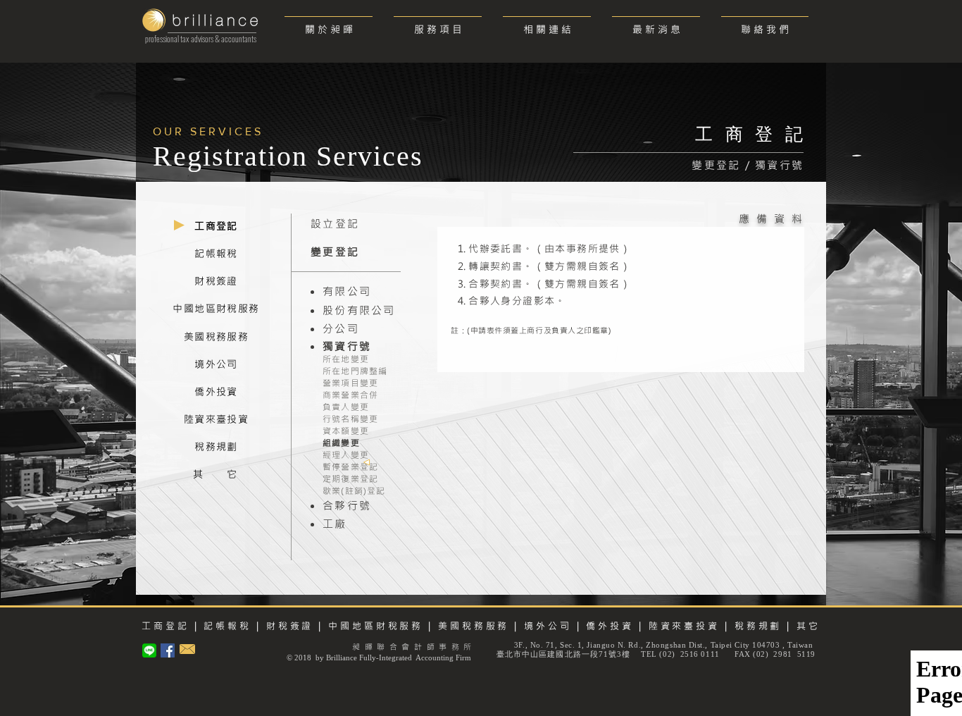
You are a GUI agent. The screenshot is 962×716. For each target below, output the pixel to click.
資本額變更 (346, 430)
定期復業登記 (350, 478)
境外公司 (548, 625)
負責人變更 (346, 406)
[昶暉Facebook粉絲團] (168, 650)
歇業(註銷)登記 (354, 490)
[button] (437, 23)
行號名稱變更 (350, 418)
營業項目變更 (350, 382)
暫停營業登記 (350, 466)
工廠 (335, 524)
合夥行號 (347, 505)
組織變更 (341, 442)
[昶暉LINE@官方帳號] (149, 650)
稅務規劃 (758, 625)
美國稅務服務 (473, 625)
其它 (808, 625)
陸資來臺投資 (682, 625)
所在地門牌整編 (355, 370)
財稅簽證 (287, 625)
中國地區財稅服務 (375, 625)
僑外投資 (610, 625)
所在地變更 (346, 358)
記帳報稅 (227, 625)
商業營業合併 (350, 394)
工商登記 (165, 625)
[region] (216, 227)
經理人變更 (346, 454)
